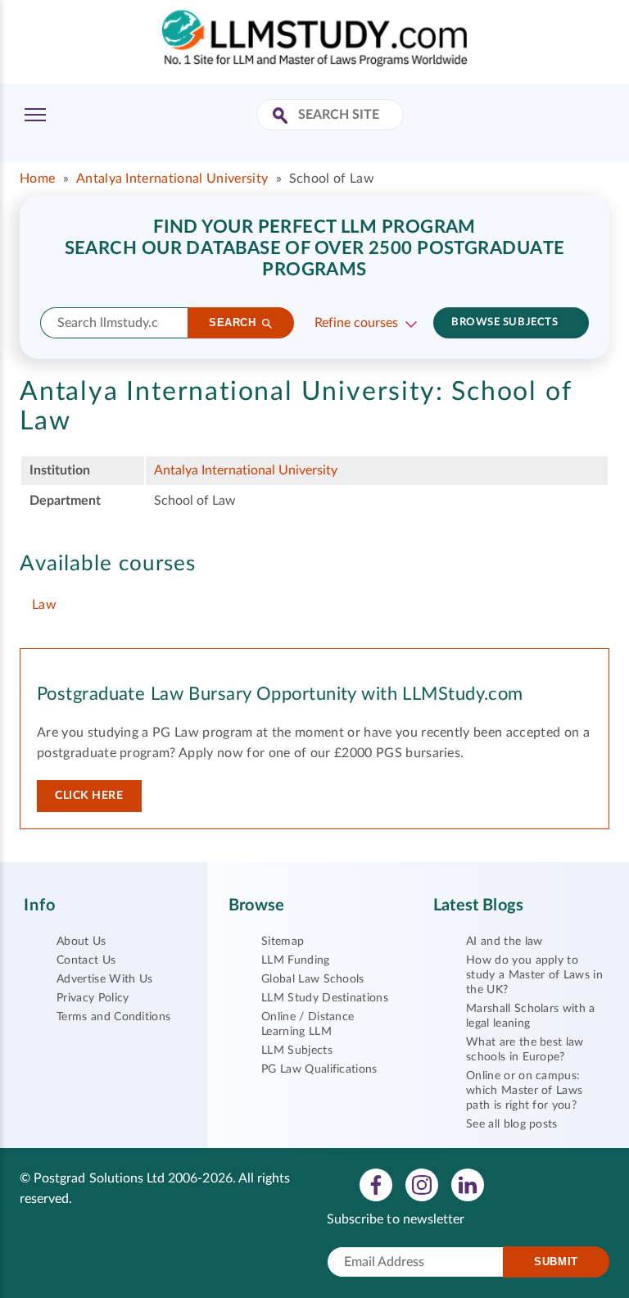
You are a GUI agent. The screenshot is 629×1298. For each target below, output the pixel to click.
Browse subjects (504, 322)
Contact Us (86, 960)
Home (37, 178)
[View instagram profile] (421, 1184)
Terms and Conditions (113, 1017)
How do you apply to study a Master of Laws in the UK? (534, 975)
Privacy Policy (93, 998)
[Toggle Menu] (35, 114)
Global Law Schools (312, 979)
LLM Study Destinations (324, 998)
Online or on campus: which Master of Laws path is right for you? (524, 1090)
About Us (81, 941)
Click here (89, 795)
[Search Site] (282, 116)
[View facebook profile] (376, 1184)
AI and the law (504, 941)
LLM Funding (295, 960)
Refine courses (356, 322)
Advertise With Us (104, 979)
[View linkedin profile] (467, 1184)
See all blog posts (512, 1124)
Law (44, 604)
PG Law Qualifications (319, 1069)
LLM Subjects (297, 1050)
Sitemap (282, 941)
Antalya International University (172, 178)
